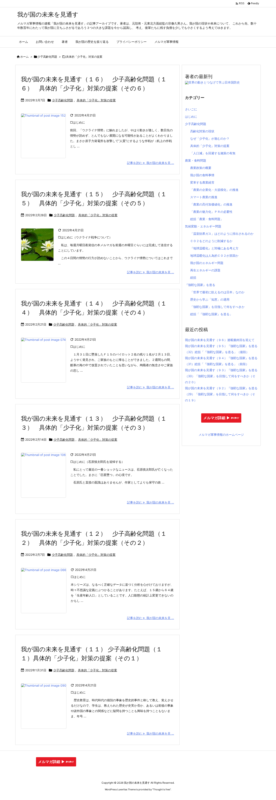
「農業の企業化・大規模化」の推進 (214, 190)
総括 (193, 277)
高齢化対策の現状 (202, 131)
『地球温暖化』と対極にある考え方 (214, 248)
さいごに (191, 109)
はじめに (191, 116)
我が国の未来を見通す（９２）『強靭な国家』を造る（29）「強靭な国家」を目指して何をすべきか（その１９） (221, 394)
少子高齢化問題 (47, 56)
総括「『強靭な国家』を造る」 (211, 314)
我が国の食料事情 (202, 175)
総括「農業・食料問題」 (206, 219)
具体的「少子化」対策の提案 (96, 100)
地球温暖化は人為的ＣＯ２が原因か (214, 255)
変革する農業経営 (202, 182)
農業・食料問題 (195, 160)
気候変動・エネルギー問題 (203, 226)
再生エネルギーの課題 (205, 270)
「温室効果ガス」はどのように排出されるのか (222, 233)
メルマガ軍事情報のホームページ (221, 434)
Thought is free (161, 789)
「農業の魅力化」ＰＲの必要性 (211, 211)
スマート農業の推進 (203, 197)
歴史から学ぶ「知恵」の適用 (209, 299)
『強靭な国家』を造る (200, 285)
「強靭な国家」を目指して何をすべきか (217, 307)
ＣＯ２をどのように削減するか (211, 241)
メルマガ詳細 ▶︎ (216, 418)
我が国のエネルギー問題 (206, 263)
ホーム (24, 56)
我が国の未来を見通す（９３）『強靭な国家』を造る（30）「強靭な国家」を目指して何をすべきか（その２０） (221, 376)
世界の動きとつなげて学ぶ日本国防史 (214, 82)
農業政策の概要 (200, 168)
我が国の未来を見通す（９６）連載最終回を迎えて (219, 340)
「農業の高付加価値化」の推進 (211, 204)
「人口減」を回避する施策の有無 (212, 153)
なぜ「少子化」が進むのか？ (209, 138)
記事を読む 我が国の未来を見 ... (150, 163)
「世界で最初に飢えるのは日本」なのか (217, 292)
